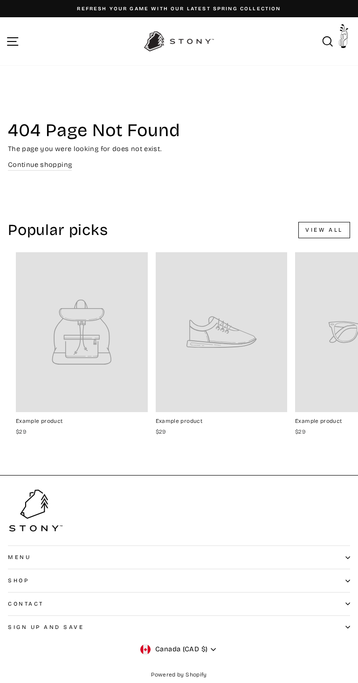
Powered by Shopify (179, 674)
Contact (26, 603)
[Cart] (346, 39)
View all (324, 230)
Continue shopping (40, 164)
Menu (19, 557)
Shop (18, 580)
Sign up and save (46, 627)
